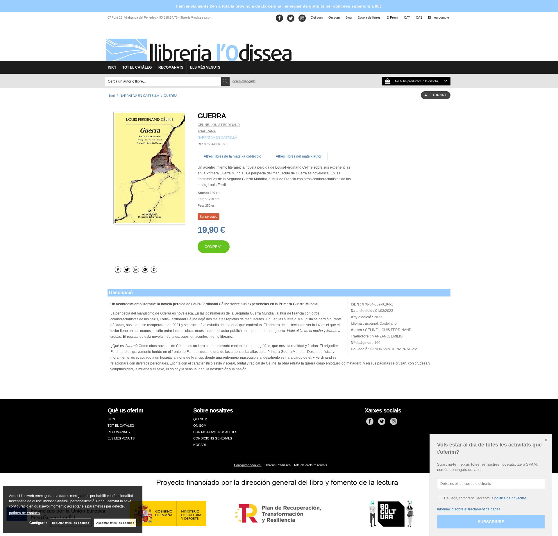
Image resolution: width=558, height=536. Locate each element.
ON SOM (199, 425)
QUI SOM (200, 419)
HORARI (199, 444)
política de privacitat (510, 498)
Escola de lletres (369, 17)
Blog (349, 17)
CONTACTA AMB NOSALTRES (215, 432)
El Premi (392, 17)
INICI (112, 67)
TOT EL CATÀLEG (137, 67)
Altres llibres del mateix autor (298, 156)
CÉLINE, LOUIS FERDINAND (219, 124)
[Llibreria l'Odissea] (198, 44)
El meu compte (438, 17)
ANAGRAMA (207, 131)
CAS (419, 17)
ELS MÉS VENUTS (205, 67)
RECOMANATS (170, 67)
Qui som (317, 17)
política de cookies (24, 513)
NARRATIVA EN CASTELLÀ (217, 137)
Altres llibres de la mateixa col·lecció (232, 156)
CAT (407, 17)
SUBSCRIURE (491, 521)
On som (334, 17)
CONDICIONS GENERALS (212, 438)
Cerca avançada (244, 81)
